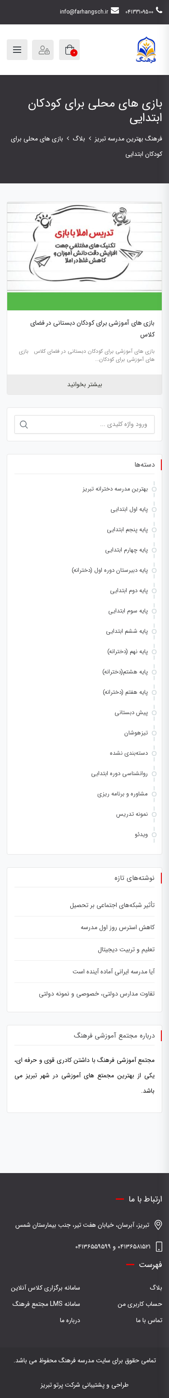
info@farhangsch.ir (84, 12)
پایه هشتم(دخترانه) (125, 672)
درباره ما (70, 1320)
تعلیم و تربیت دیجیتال (126, 949)
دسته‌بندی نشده (129, 753)
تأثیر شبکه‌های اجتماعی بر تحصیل (112, 905)
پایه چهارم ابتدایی (126, 550)
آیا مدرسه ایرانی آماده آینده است (114, 972)
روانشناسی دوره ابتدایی (119, 773)
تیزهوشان (136, 733)
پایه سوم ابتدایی (128, 611)
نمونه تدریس (132, 814)
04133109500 (139, 12)
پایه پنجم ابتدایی (127, 529)
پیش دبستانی (131, 712)
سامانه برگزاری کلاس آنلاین (45, 1288)
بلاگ (156, 1288)
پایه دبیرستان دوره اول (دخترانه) (110, 570)
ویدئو (141, 834)
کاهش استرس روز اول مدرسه (118, 927)
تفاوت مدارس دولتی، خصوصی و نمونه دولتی (97, 994)
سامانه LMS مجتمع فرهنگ (46, 1304)
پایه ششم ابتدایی (127, 631)
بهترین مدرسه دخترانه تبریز (115, 489)
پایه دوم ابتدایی (129, 590)
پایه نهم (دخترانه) (127, 651)
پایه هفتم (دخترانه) (125, 692)
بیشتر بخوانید (84, 384)
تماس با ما (149, 1320)
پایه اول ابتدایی (129, 509)
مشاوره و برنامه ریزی (122, 794)
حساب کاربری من (140, 1304)
